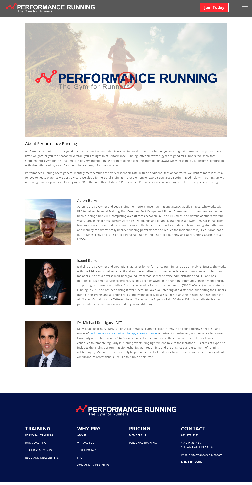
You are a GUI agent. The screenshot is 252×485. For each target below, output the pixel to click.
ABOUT (81, 435)
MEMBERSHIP (138, 435)
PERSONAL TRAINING (39, 435)
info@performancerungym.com (201, 455)
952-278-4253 (190, 435)
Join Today (214, 7)
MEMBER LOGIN (191, 462)
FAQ (79, 457)
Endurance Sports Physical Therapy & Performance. (124, 333)
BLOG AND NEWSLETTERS (42, 457)
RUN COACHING (35, 442)
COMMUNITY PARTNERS (93, 465)
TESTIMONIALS (87, 450)
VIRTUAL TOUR (86, 442)
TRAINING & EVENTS (38, 450)
